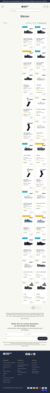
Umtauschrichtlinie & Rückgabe (9, 362)
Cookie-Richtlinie (21, 362)
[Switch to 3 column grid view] (35, 23)
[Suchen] (11, 10)
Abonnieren (42, 338)
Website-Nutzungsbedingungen (22, 371)
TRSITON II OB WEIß (40, 109)
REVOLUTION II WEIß (28, 272)
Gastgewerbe (34, 362)
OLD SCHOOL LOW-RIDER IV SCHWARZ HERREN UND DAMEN (28, 39)
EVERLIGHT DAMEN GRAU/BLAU (40, 228)
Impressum (20, 374)
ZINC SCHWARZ (27, 155)
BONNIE (38, 294)
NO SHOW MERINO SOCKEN (27, 180)
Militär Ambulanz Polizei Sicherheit (35, 372)
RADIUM (38, 155)
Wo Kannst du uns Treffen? (8, 377)
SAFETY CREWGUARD (41, 272)
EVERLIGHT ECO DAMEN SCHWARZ (27, 250)
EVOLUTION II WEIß (40, 203)
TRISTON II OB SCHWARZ (26, 86)
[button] (2, 6)
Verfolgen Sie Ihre (6, 367)
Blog (4, 375)
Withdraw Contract (7, 382)
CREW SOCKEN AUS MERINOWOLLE (27, 134)
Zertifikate (5, 373)
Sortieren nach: (42, 23)
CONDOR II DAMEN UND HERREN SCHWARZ (40, 39)
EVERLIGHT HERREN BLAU (26, 228)
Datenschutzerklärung (22, 368)
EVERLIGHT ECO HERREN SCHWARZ (40, 250)
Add (31, 47)
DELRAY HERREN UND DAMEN (40, 63)
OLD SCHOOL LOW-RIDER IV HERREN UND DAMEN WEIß (27, 204)
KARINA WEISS (39, 133)
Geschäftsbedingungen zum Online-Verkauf (23, 365)
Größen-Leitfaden (6, 371)
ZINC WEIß (38, 85)
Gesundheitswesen (36, 367)
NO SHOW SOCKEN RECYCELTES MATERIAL (27, 110)
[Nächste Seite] (39, 308)
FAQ (4, 369)
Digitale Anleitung (6, 379)
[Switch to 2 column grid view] (33, 23)
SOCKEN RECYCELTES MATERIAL (39, 180)
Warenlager (34, 369)
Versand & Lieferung (7, 364)
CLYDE (24, 294)
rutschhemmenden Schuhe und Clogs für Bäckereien (24, 316)
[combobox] (25, 10)
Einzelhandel (34, 364)
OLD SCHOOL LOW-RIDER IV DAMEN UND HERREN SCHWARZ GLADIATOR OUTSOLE (27, 63)
